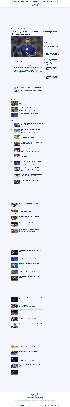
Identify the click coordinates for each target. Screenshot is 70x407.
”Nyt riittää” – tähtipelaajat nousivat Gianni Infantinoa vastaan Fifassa (32, 124)
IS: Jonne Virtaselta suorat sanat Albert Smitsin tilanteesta (28, 209)
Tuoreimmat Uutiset (48, 36)
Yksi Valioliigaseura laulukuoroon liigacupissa (26, 310)
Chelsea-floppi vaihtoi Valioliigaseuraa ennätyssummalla (28, 351)
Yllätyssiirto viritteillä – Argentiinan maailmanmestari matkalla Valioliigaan (29, 277)
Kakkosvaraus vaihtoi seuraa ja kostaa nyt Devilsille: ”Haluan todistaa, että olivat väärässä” (31, 175)
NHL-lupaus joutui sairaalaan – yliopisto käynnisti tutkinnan (28, 222)
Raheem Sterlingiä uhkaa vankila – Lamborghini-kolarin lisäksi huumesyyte (30, 108)
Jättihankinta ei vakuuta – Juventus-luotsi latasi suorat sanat (30, 102)
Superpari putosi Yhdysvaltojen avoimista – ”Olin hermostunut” (29, 263)
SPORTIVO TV (56, 1)
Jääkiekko (23, 1)
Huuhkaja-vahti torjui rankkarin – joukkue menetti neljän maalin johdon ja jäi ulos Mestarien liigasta (31, 305)
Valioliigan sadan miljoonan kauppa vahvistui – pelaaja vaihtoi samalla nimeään (30, 149)
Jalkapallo (28, 1)
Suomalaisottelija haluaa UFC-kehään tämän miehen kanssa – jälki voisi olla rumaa (30, 298)
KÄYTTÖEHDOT (57, 405)
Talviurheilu (42, 1)
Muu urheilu (49, 1)
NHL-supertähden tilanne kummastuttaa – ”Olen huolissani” (28, 203)
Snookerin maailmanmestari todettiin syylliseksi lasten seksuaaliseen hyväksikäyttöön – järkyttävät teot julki (30, 358)
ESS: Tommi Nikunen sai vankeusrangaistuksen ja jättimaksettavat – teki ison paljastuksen (31, 324)
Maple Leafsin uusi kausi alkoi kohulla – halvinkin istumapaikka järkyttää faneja (31, 168)
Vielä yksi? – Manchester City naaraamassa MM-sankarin (31, 162)
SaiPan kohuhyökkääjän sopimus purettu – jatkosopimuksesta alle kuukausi (29, 136)
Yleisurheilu (35, 1)
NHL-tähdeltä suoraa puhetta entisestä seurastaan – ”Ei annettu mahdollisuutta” (31, 130)
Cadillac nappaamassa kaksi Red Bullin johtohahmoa (27, 317)
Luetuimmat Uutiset (48, 57)
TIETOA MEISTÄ (46, 405)
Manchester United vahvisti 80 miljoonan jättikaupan (27, 370)
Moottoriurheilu (15, 1)
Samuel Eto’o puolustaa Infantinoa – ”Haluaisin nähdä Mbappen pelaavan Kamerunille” (31, 143)
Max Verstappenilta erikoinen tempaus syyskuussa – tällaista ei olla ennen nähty (30, 251)
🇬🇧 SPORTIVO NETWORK (51, 405)
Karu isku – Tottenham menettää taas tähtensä (28, 113)
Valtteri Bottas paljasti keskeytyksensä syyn (30, 180)
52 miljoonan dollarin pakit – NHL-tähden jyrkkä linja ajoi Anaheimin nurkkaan (31, 156)
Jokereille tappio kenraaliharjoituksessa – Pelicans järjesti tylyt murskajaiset (29, 365)
